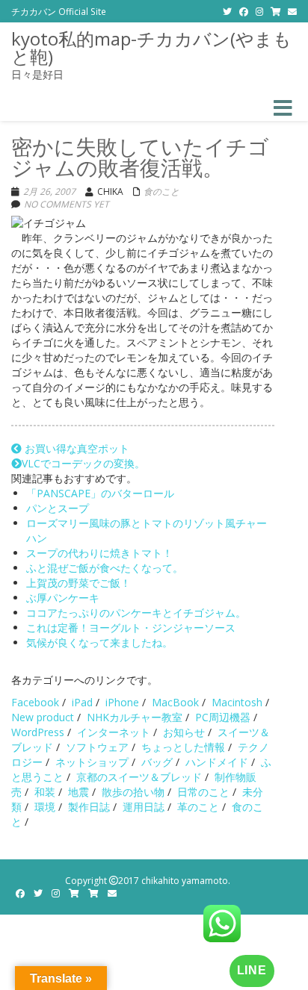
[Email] (292, 11)
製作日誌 (89, 807)
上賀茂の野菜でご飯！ (78, 583)
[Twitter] (227, 11)
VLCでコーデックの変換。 (83, 463)
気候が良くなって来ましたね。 (99, 642)
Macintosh (237, 702)
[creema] (93, 893)
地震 (78, 792)
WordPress (37, 732)
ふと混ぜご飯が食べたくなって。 (104, 568)
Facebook (35, 702)
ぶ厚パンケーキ (62, 598)
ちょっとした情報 (183, 747)
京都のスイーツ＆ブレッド (139, 777)
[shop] (275, 11)
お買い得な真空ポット (75, 448)
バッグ (157, 762)
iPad (82, 702)
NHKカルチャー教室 (134, 717)
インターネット (113, 732)
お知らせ (184, 732)
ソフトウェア (97, 747)
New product (42, 717)
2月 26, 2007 (49, 191)
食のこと (161, 191)
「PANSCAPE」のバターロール (100, 493)
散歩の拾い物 (133, 792)
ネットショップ (92, 762)
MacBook (175, 702)
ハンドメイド (216, 762)
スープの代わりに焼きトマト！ (99, 553)
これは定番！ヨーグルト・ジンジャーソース (130, 627)
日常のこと (203, 792)
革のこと (198, 807)
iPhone (122, 702)
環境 (44, 807)
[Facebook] (243, 11)
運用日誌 (143, 807)
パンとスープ (57, 508)
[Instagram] (259, 11)
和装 (44, 792)
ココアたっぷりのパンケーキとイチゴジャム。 (136, 612)
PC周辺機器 (222, 717)
